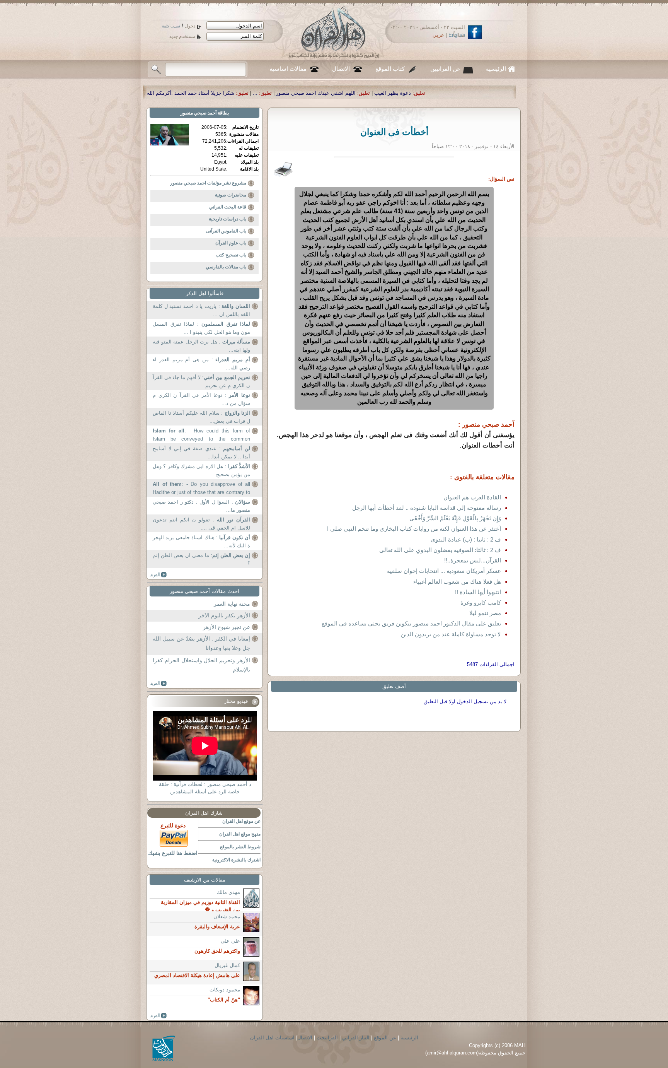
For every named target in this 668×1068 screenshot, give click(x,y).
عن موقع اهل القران (241, 821)
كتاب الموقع (390, 69)
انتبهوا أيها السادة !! (478, 592)
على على (230, 941)
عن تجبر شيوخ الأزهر (226, 627)
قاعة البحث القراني (227, 207)
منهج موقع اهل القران (240, 834)
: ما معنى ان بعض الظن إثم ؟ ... (201, 559)
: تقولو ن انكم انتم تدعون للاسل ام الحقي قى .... (201, 524)
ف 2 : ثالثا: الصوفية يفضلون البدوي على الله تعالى (440, 550)
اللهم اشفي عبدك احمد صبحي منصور (402, 93)
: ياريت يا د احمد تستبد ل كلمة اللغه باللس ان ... (201, 310)
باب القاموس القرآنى (226, 231)
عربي (438, 35)
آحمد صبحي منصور (198, 113)
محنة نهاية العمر (232, 604)
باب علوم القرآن (230, 243)
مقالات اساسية (288, 69)
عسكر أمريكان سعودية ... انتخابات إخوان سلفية (444, 570)
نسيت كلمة (171, 26)
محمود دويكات (225, 990)
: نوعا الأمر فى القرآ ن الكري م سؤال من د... (201, 399)
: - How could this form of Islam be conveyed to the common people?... (201, 436)
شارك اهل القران (204, 813)
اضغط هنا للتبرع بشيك (173, 853)
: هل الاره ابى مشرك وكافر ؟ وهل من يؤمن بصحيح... (201, 470)
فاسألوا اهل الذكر (204, 293)
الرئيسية (496, 69)
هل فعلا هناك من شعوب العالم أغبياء (457, 581)
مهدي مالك (228, 892)
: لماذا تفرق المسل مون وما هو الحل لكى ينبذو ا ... (201, 328)
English (456, 35)
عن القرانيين (445, 69)
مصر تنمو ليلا (485, 613)
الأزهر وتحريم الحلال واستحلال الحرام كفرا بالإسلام (201, 665)
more (158, 575)
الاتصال (341, 69)
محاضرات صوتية (230, 195)
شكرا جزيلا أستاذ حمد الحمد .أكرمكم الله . (276, 93)
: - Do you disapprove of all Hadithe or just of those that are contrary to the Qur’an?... (201, 489)
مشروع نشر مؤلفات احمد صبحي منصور (208, 183)
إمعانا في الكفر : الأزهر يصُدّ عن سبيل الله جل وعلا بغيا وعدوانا (201, 643)
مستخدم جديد (182, 36)
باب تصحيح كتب (231, 255)
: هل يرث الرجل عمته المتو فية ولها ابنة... (201, 346)
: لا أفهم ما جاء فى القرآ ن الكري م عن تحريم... (201, 381)
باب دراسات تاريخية (227, 219)
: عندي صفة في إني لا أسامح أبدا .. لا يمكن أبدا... (201, 453)
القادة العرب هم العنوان (472, 497)
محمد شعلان (226, 916)
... (342, 93)
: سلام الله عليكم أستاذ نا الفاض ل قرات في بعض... (201, 417)
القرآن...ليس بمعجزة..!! (472, 560)
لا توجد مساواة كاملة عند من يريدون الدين (451, 634)
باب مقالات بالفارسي (226, 267)
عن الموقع (385, 1038)
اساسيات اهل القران (272, 1038)
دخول (190, 26)
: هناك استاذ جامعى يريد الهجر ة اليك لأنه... (201, 542)
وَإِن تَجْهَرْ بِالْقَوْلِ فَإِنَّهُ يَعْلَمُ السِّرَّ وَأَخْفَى (455, 518)
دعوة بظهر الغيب (479, 93)
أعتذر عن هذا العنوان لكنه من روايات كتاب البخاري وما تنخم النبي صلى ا (414, 528)
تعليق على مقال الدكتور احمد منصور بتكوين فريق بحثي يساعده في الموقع (411, 623)
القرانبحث (327, 1038)
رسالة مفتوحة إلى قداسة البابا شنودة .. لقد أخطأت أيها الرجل (426, 507)
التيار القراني (356, 1038)
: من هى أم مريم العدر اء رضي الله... (201, 364)
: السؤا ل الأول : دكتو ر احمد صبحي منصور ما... (201, 506)
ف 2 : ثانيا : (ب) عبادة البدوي (466, 539)
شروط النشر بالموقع (240, 846)
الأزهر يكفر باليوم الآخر (224, 615)
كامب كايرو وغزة (480, 602)
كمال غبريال (227, 965)
